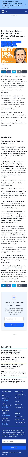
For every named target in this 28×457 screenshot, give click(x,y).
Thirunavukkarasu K (6, 354)
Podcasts (22, 76)
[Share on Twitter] (14, 71)
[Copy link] (24, 71)
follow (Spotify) (12, 123)
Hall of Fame (19, 407)
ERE (3, 395)
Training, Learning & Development (9, 46)
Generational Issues (16, 42)
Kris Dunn (6, 65)
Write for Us (18, 404)
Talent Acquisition (12, 44)
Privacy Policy (19, 416)
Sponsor (17, 398)
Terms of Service (20, 419)
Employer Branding (6, 42)
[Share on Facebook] (8, 71)
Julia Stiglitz (4, 368)
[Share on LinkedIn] (3, 71)
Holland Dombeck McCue (18, 81)
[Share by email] (19, 71)
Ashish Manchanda (6, 361)
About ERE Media (20, 395)
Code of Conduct (20, 423)
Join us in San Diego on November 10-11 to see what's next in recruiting (12, 4)
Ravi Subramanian (6, 375)
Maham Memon (5, 382)
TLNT (3, 403)
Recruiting (4, 44)
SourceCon (5, 410)
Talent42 (5, 419)
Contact (17, 401)
